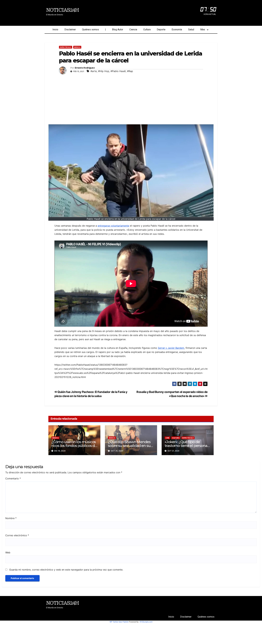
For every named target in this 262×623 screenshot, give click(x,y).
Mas (202, 29)
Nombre (11, 518)
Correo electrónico (17, 535)
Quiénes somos (90, 29)
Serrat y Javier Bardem (171, 347)
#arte (94, 71)
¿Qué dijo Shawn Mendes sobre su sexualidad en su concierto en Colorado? (129, 446)
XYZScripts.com (146, 622)
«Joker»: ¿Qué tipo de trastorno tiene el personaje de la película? (187, 446)
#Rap (130, 71)
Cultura (147, 29)
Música (77, 47)
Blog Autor (117, 29)
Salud (191, 29)
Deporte (161, 29)
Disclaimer (70, 29)
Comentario (13, 478)
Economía (177, 29)
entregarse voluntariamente (113, 225)
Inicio (55, 29)
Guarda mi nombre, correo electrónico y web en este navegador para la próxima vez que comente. (66, 569)
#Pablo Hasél (118, 71)
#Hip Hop (103, 71)
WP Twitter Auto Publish (119, 622)
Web (7, 552)
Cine (167, 438)
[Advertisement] (131, 98)
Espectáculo (65, 47)
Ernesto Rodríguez (85, 68)
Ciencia (133, 29)
